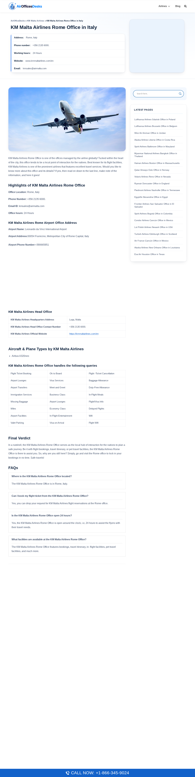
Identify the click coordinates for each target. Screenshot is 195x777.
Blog (177, 6)
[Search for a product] (185, 6)
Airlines (163, 6)
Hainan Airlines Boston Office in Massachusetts (157, 163)
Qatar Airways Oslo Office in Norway (151, 170)
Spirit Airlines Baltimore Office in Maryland (154, 146)
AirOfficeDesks (18, 21)
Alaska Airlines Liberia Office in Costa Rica (154, 139)
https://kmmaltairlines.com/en (84, 334)
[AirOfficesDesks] (25, 6)
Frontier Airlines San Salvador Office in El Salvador (154, 205)
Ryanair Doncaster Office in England (151, 183)
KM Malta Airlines (35, 21)
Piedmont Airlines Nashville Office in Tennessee (157, 190)
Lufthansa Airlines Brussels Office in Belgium (155, 126)
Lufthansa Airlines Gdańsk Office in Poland (154, 119)
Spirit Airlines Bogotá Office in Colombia (153, 213)
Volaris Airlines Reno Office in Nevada (152, 176)
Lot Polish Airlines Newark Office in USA (153, 227)
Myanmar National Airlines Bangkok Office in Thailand (155, 154)
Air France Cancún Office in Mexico (151, 240)
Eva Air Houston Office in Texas (149, 254)
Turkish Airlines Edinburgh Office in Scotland (155, 234)
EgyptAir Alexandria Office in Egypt (151, 197)
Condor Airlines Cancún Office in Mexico (153, 220)
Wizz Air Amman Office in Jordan (150, 133)
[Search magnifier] (180, 94)
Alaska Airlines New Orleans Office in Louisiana (157, 247)
